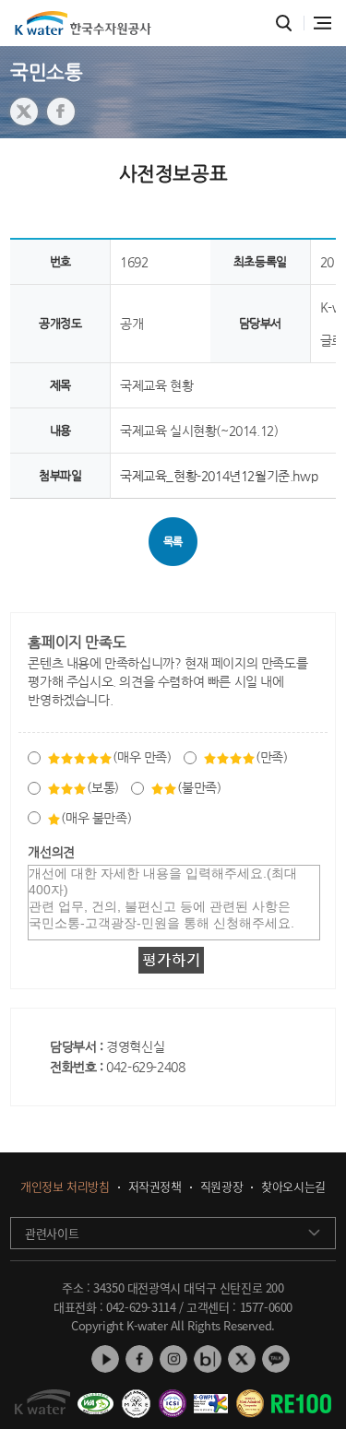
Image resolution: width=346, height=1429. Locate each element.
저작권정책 (155, 1187)
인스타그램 (173, 1359)
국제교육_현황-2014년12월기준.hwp (218, 475)
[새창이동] (95, 1397)
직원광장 (221, 1187)
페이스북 (139, 1359)
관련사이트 (51, 1233)
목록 (173, 541)
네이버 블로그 (207, 1359)
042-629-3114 (140, 1307)
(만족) (271, 757)
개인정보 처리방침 (64, 1187)
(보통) (102, 787)
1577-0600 (266, 1307)
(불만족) (199, 787)
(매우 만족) (142, 757)
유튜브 (105, 1359)
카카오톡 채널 (276, 1359)
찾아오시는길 (293, 1187)
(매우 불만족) (96, 817)
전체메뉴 (322, 23)
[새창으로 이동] (24, 111)
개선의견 (51, 851)
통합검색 (283, 23)
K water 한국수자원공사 (83, 23)
